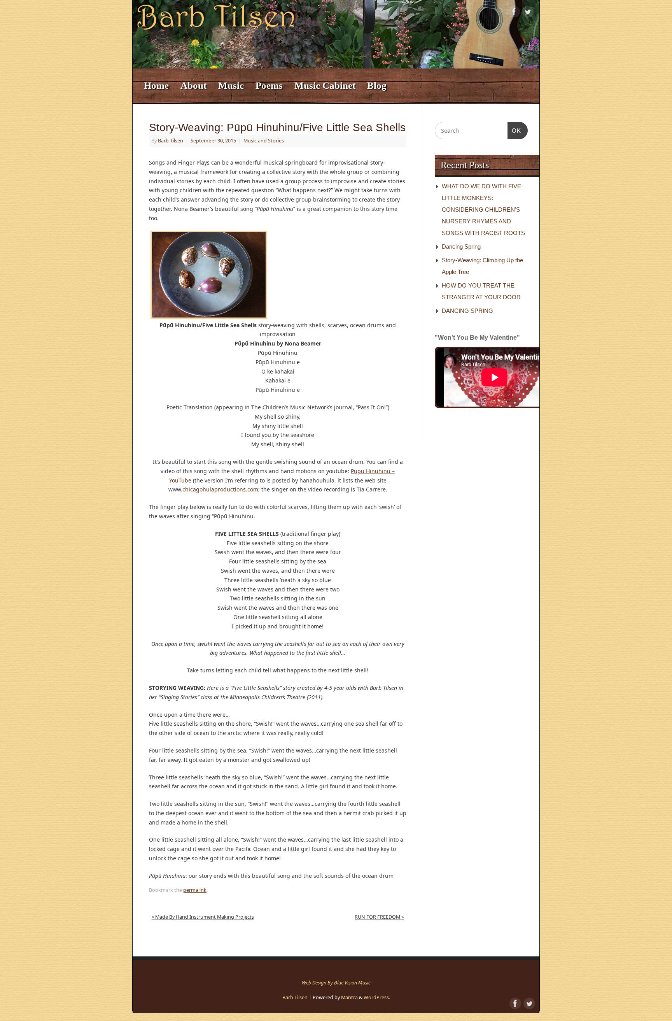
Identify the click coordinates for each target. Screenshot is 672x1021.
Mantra (349, 997)
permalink (194, 890)
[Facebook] (514, 13)
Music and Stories (263, 140)
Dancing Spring (461, 246)
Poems (269, 85)
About (193, 85)
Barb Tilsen (170, 140)
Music (231, 85)
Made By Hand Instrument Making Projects (203, 917)
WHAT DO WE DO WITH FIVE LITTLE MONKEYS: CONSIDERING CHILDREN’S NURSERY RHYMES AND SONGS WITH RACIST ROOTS (483, 209)
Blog (377, 85)
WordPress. (377, 997)
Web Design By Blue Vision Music (336, 982)
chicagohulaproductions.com (220, 489)
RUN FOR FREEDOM (379, 917)
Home (156, 85)
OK (515, 130)
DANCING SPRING (467, 310)
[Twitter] (528, 13)
